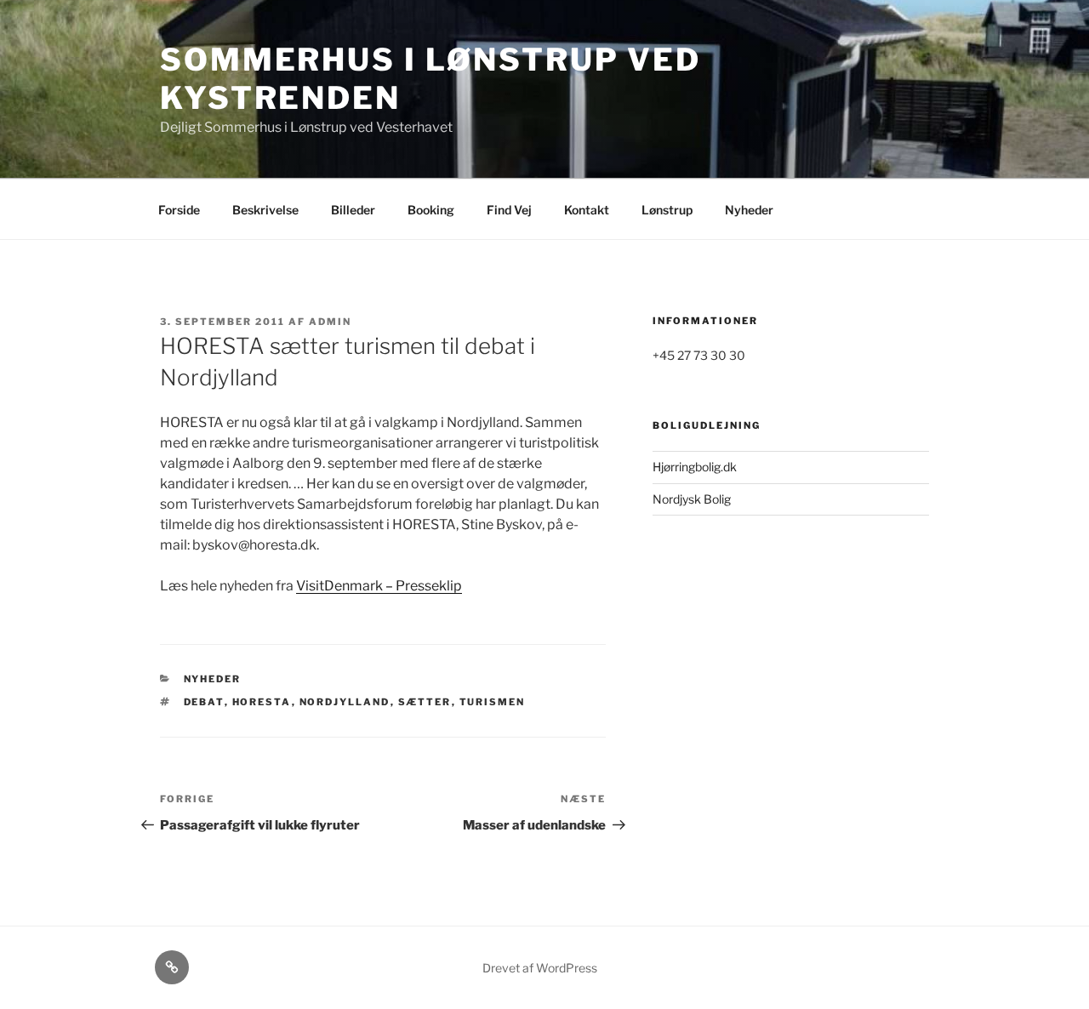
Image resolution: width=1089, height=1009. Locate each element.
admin (330, 322)
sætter (425, 702)
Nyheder (749, 209)
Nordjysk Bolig (692, 499)
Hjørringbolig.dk (695, 466)
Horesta (262, 702)
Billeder (353, 209)
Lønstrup (667, 209)
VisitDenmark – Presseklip (379, 586)
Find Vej (509, 209)
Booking (431, 209)
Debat (204, 702)
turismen (492, 702)
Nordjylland (345, 702)
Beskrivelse (265, 209)
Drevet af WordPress (539, 968)
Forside (179, 209)
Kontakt (586, 209)
